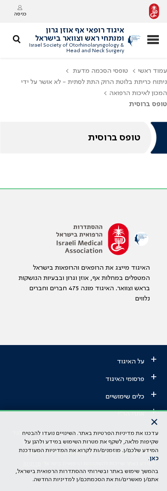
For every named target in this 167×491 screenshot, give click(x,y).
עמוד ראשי (152, 71)
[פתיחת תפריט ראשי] (153, 40)
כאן (153, 458)
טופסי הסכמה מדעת (99, 71)
